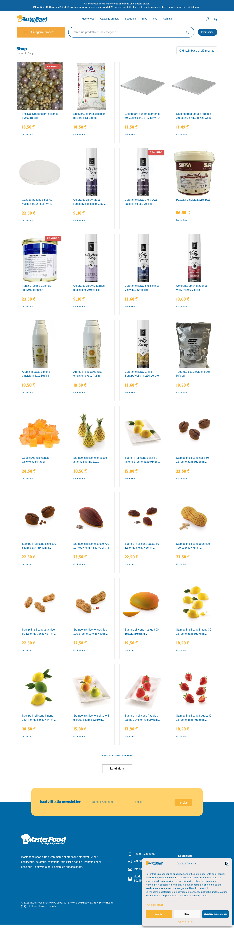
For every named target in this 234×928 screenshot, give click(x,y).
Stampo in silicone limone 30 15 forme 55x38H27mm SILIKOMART (193, 633)
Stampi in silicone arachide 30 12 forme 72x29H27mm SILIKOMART (38, 633)
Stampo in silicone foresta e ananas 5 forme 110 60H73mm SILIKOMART (90, 461)
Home (20, 53)
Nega (186, 914)
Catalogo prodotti (109, 18)
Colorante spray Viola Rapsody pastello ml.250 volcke (88, 203)
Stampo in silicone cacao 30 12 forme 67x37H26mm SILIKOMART (142, 547)
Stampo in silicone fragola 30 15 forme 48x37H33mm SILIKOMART (193, 719)
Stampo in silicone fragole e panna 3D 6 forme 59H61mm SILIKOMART (142, 719)
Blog (144, 18)
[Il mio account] (208, 19)
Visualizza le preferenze (215, 914)
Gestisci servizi (155, 904)
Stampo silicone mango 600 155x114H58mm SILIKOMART (142, 633)
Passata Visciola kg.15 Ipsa (193, 199)
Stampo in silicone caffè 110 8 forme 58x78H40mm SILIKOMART (39, 547)
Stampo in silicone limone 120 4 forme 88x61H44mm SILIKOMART (38, 719)
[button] (227, 863)
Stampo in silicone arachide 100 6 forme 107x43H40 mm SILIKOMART (90, 633)
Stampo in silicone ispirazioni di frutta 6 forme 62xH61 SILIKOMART (91, 719)
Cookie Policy (185, 921)
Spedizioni (130, 18)
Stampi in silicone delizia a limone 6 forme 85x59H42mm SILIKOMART (143, 461)
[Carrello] (215, 19)
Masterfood (88, 18)
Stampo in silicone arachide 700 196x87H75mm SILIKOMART (193, 547)
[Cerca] (187, 32)
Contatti (167, 18)
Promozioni (207, 31)
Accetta (158, 914)
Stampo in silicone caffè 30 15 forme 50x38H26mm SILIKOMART (192, 461)
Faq (155, 18)
